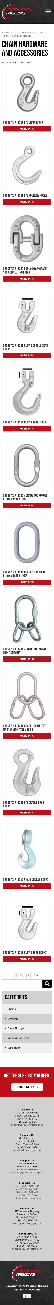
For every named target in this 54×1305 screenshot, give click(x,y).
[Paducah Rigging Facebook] (25, 1296)
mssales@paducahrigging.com (27, 1198)
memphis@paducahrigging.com (27, 1172)
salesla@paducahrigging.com (27, 1223)
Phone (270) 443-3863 (27, 1144)
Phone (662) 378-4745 (27, 1192)
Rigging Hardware (23, 32)
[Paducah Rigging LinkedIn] (29, 1296)
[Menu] (47, 11)
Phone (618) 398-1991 (27, 1118)
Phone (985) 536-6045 (27, 1217)
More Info (27, 128)
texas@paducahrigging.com (27, 1249)
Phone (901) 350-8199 (27, 1169)
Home (5, 32)
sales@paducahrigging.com (27, 1150)
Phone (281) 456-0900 (27, 1242)
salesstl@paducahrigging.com (27, 1124)
